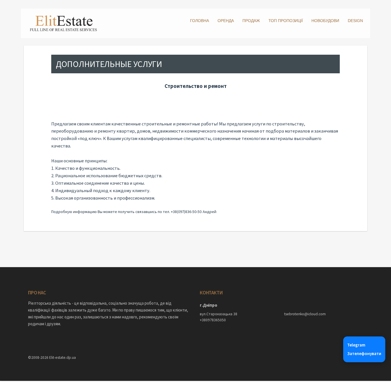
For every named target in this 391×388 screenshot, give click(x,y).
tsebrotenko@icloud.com (305, 314)
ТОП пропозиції (285, 20)
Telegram (356, 345)
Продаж (251, 20)
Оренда (226, 20)
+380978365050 (213, 320)
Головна (199, 20)
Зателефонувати (364, 353)
